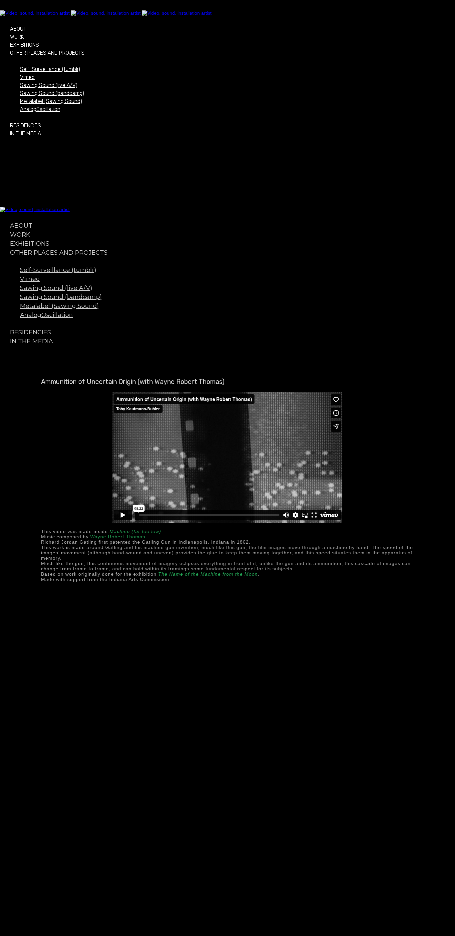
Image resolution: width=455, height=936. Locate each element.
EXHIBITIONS (24, 45)
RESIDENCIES (25, 125)
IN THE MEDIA (25, 133)
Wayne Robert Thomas (117, 536)
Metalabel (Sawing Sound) (51, 101)
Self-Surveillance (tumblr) (50, 69)
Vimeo (27, 77)
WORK (17, 37)
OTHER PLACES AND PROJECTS (47, 53)
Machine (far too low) (135, 531)
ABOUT (18, 29)
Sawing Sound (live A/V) (48, 85)
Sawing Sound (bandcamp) (52, 93)
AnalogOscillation (40, 109)
